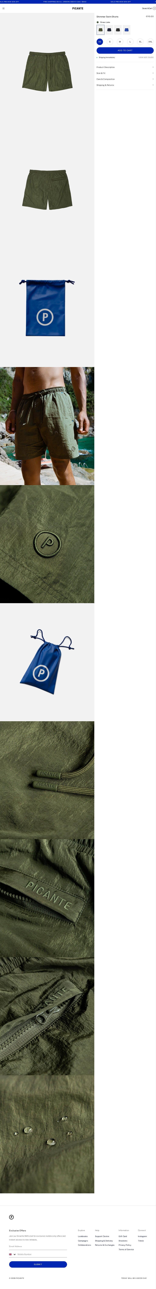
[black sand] (118, 30)
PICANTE (20, 1278)
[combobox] (12, 1254)
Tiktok (141, 1240)
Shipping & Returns (105, 85)
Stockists (123, 1240)
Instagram (142, 1236)
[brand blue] (126, 30)
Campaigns (83, 1240)
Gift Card (123, 1236)
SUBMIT (38, 1264)
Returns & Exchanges (105, 1245)
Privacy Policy (125, 1245)
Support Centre (102, 1236)
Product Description (106, 67)
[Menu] (3, 8)
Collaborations (84, 1245)
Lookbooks (83, 1236)
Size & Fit (101, 73)
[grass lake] (100, 30)
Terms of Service (126, 1249)
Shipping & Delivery (104, 1240)
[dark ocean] (109, 30)
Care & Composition (106, 79)
